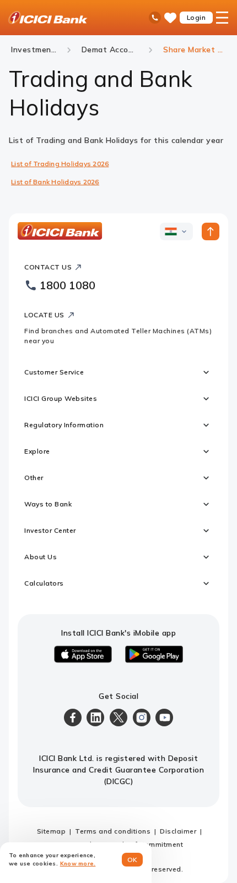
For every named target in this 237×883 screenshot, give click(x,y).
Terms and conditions (112, 831)
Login (196, 17)
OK (132, 860)
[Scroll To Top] (210, 231)
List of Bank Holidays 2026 (55, 182)
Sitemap (51, 831)
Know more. (78, 863)
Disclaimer (178, 831)
